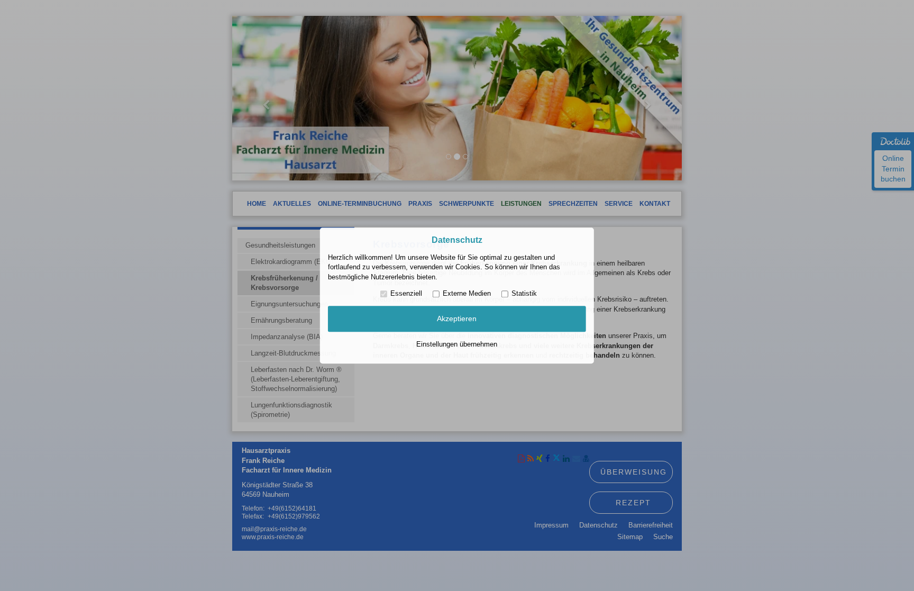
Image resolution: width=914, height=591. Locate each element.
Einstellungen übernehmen (456, 344)
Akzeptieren (457, 319)
